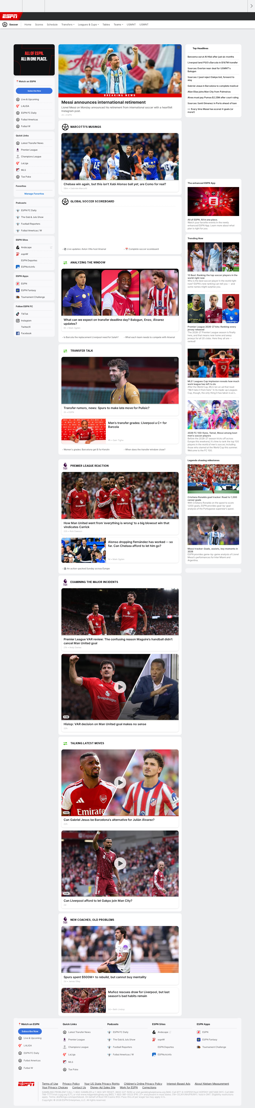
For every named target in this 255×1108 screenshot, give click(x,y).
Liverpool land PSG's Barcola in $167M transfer (213, 62)
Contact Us (79, 1087)
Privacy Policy (71, 1083)
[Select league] (11, 6)
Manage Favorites (34, 193)
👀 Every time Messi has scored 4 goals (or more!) (210, 110)
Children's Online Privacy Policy (143, 1083)
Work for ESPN (129, 1087)
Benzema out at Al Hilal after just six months (211, 56)
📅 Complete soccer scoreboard (142, 249)
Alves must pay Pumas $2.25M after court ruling (213, 97)
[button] (243, 16)
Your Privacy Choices (55, 1087)
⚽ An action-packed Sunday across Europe (87, 568)
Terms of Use (50, 1083)
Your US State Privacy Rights (101, 1083)
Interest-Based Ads (178, 1083)
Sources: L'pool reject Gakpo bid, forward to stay (211, 78)
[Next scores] (251, 6)
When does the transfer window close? (145, 449)
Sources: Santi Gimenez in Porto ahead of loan (212, 103)
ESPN (9, 16)
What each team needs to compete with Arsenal (150, 337)
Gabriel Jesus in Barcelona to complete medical (213, 85)
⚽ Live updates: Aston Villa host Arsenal (85, 249)
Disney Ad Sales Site (102, 1087)
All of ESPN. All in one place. (203, 219)
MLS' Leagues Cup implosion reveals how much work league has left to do (213, 382)
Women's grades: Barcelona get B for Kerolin (87, 449)
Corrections (149, 1087)
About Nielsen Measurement (212, 1083)
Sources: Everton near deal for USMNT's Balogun (209, 70)
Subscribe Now (34, 91)
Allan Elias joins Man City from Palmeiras (209, 91)
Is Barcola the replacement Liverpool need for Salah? (91, 337)
